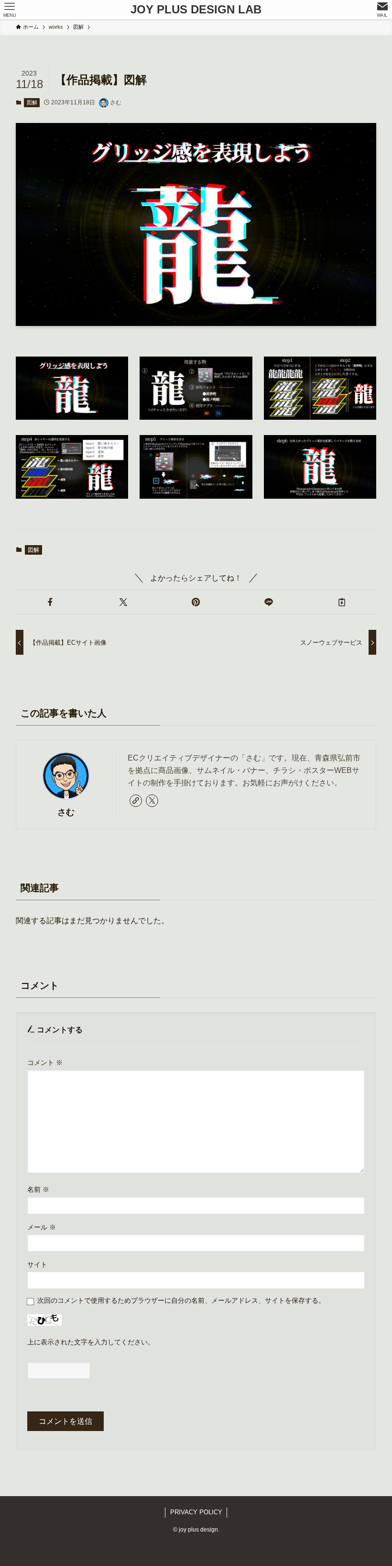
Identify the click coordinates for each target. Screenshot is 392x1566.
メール (41, 1227)
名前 (38, 1189)
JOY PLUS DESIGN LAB (196, 9)
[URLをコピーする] (341, 602)
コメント (45, 1062)
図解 (32, 102)
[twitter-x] (152, 800)
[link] (136, 800)
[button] (50, 602)
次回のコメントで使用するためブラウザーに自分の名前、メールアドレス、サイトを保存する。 (181, 1300)
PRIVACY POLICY (196, 1512)
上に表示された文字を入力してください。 (90, 1342)
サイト (37, 1264)
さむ (66, 812)
